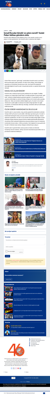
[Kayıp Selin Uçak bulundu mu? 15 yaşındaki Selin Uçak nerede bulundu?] (15, 217)
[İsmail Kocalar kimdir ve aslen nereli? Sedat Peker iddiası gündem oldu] (25, 56)
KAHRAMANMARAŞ (5, 9)
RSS (14, 377)
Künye (6, 372)
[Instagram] (16, 368)
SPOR (30, 9)
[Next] (20, 368)
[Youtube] (18, 368)
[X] (14, 368)
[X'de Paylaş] (7, 71)
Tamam (23, 386)
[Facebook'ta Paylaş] (5, 71)
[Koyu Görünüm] (41, 3)
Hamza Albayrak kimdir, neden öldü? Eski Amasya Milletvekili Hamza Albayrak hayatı (35, 208)
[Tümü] (44, 271)
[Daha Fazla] (12, 71)
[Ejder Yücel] (7, 332)
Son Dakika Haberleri (35, 344)
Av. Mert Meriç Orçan (16, 325)
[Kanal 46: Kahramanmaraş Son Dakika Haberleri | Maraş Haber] (8, 3)
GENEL (10, 30)
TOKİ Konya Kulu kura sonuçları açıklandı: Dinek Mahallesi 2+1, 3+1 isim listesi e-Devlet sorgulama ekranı (35, 225)
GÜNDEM (14, 9)
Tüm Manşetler (34, 343)
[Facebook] (12, 368)
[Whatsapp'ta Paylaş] (10, 71)
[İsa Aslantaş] (8, 163)
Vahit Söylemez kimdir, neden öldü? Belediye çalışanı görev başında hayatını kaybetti (14, 208)
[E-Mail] (13, 170)
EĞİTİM (35, 9)
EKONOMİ (25, 9)
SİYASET (20, 9)
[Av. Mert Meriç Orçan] (7, 326)
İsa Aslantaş (15, 162)
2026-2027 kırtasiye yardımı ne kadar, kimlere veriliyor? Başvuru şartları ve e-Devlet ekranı (14, 190)
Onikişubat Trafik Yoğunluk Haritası (38, 340)
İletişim (27, 372)
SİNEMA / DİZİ (41, 9)
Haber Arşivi (33, 345)
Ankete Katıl (8, 279)
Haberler (6, 30)
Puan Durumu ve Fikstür (35, 341)
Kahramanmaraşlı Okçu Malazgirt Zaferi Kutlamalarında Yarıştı (21, 393)
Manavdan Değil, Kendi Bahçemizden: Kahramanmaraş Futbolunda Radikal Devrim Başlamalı (28, 333)
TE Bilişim (28, 381)
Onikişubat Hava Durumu (36, 338)
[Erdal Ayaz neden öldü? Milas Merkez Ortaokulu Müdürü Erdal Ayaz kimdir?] (35, 182)
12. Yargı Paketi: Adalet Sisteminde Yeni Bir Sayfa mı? (23, 327)
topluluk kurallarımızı (16, 260)
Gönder (7, 256)
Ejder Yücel (13, 331)
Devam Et (13, 167)
